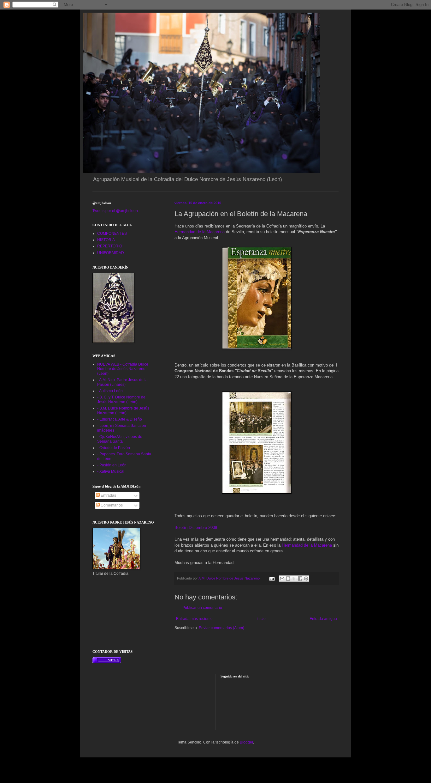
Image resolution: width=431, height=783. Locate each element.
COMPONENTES (112, 233)
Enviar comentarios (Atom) (221, 628)
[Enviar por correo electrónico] (282, 578)
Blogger (246, 742)
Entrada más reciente (194, 618)
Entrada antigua (323, 618)
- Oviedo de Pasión (113, 448)
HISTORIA (106, 240)
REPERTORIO (109, 246)
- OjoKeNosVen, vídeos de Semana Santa (119, 438)
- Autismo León (110, 391)
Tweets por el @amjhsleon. (115, 211)
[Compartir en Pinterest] (306, 578)
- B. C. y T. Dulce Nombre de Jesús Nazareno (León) (121, 399)
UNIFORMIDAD (110, 253)
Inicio (261, 618)
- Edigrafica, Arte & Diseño (119, 419)
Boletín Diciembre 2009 (195, 527)
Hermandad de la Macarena (199, 231)
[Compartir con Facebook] (300, 578)
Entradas (108, 495)
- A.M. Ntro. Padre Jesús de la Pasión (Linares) (122, 382)
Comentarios (111, 505)
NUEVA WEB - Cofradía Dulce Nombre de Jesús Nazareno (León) (122, 369)
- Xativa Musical (110, 471)
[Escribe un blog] (288, 578)
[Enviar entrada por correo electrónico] (272, 578)
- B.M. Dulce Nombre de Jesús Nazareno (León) (123, 410)
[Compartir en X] (294, 578)
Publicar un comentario (202, 607)
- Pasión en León (112, 465)
